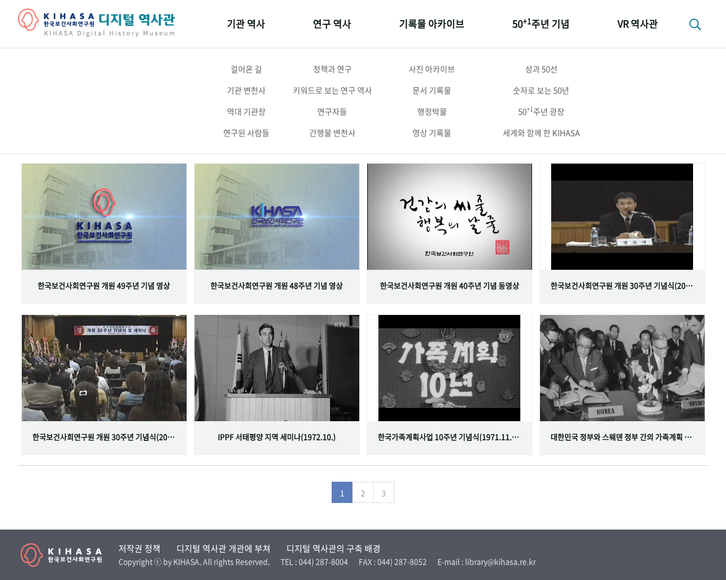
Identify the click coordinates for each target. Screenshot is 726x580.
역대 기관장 (246, 111)
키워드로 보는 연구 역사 (332, 90)
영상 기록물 (431, 133)
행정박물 (432, 111)
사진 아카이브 (432, 69)
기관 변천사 (246, 90)
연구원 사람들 (246, 133)
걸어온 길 (246, 69)
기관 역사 (246, 23)
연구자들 (332, 111)
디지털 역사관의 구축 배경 (333, 548)
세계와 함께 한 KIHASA (541, 133)
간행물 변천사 (332, 133)
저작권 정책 (140, 548)
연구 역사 (332, 23)
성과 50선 (541, 69)
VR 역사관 (638, 23)
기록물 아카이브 (432, 23)
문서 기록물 (431, 90)
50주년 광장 (541, 111)
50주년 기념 (541, 23)
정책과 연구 (332, 69)
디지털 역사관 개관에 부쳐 (223, 548)
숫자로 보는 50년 (541, 90)
